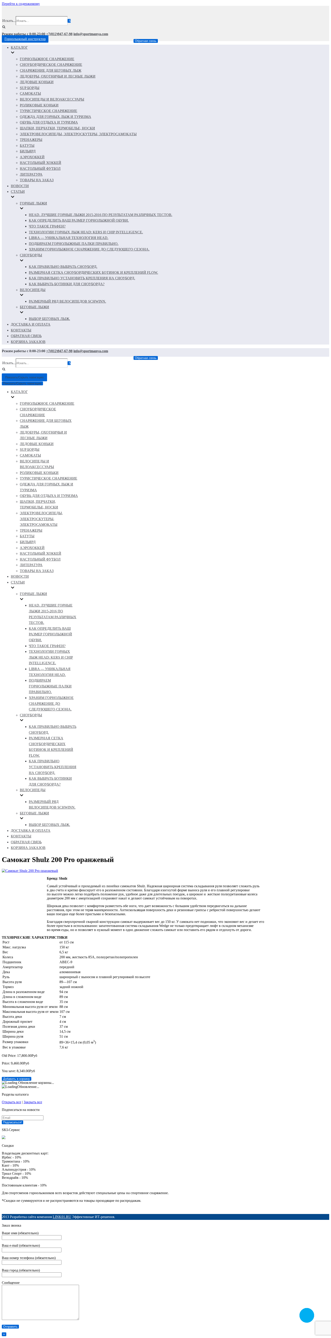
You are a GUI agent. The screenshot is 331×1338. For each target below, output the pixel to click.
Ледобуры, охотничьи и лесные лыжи (57, 76)
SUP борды (29, 88)
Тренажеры (31, 140)
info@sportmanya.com (90, 34)
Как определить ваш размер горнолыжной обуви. (79, 220)
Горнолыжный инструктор (25, 39)
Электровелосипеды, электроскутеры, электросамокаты (78, 134)
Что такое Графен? (47, 226)
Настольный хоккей (40, 163)
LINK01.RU (62, 1217)
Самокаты (30, 93)
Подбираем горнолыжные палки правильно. (73, 244)
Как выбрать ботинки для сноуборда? (66, 284)
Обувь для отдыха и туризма (49, 122)
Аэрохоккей (32, 157)
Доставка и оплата (30, 324)
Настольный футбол (40, 168)
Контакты (21, 330)
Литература (31, 174)
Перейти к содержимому (21, 4)
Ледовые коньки (37, 82)
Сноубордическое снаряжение (51, 65)
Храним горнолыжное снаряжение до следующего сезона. (89, 249)
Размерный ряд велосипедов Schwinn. (67, 301)
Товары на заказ (37, 180)
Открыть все (11, 1102)
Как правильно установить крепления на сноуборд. (82, 278)
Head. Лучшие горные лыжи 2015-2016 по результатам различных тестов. (100, 215)
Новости (20, 186)
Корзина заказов (28, 342)
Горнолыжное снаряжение (47, 59)
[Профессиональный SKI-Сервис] (3, 1138)
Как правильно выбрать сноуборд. (63, 267)
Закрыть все (33, 1102)
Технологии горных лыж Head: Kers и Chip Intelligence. (86, 232)
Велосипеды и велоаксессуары (52, 99)
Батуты (27, 145)
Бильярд (28, 151)
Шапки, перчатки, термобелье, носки (57, 128)
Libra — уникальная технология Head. (68, 238)
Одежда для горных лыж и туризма (55, 117)
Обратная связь (145, 41)
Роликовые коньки (39, 105)
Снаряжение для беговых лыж (50, 70)
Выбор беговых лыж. (49, 319)
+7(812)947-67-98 (59, 34)
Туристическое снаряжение (48, 111)
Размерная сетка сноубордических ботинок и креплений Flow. (93, 272)
